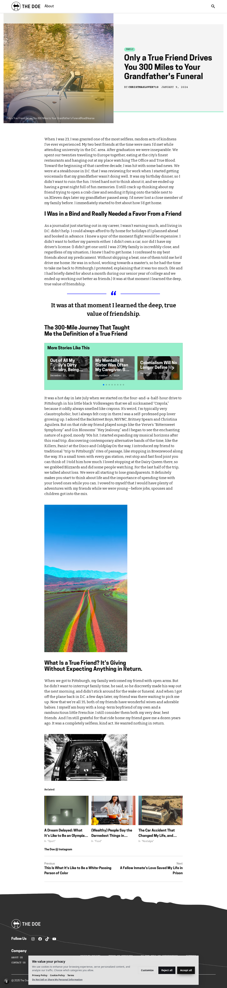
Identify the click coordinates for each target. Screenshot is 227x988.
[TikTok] (47, 939)
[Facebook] (40, 939)
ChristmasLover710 (143, 87)
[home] (25, 6)
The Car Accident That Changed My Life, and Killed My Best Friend (157, 834)
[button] (54, 368)
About (49, 6)
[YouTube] (54, 939)
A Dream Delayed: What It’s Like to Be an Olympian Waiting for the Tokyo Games (65, 834)
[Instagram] (33, 939)
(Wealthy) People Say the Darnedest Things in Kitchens (111, 834)
